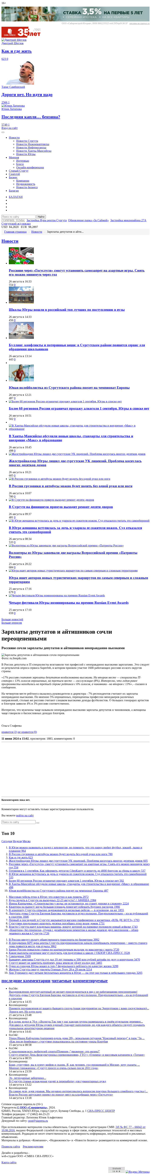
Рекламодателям (33, 1146)
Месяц (26, 841)
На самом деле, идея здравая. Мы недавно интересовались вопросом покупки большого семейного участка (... (78, 1091)
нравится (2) (9, 732)
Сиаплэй (14, 174)
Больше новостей (12, 619)
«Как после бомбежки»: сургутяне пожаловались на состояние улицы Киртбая (58, 1041)
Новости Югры (26, 154)
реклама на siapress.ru (139, 23)
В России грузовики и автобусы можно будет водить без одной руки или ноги (70, 486)
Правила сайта (10, 1146)
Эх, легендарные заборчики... (27, 1078)
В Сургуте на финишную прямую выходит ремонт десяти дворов (61, 507)
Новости (14, 137)
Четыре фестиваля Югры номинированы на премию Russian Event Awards (69, 603)
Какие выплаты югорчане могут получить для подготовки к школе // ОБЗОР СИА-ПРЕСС (69, 952)
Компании (22, 180)
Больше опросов (11, 622)
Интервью (22, 160)
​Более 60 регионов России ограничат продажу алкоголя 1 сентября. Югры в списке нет (79, 408)
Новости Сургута (27, 140)
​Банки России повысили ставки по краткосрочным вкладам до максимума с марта (64, 949)
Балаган (14, 190)
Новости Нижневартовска (32, 144)
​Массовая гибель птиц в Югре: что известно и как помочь (49, 896)
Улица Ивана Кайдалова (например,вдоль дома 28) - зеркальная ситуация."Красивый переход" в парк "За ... (77, 1038)
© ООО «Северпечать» (32, 1107)
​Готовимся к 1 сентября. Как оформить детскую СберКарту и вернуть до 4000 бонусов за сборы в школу (77, 870)
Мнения (14, 157)
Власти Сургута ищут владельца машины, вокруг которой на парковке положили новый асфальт (73, 926)
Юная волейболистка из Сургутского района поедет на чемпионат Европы (69, 388)
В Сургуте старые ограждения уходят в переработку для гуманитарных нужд (57, 1081)
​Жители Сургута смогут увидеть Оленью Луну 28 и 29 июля (50, 969)
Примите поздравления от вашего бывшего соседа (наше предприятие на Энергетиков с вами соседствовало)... (79, 1008)
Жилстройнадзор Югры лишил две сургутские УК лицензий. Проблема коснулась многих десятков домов (78, 860)
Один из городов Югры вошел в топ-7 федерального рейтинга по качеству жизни (63, 966)
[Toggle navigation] (2, 132)
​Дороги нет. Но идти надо (25, 1011)
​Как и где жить (21, 857)
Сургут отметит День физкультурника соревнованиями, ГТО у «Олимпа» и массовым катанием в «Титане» (77, 1054)
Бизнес (13, 177)
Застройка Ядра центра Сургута (47, 220)
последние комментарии (25, 980)
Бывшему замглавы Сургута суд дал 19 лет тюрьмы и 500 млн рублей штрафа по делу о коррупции (74, 959)
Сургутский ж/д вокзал (16, 223)
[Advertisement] (75, 769)
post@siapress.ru (38, 1120)
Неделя (17, 841)
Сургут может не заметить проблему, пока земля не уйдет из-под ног (55, 962)
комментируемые (90, 980)
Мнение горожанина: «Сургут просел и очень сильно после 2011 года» (53, 1068)
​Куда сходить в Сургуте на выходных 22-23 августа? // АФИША (52, 900)
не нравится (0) (27, 732)
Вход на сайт (9, 128)
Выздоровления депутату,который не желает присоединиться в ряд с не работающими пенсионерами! (73, 991)
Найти (41, 216)
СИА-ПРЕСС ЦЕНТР (101, 1110)
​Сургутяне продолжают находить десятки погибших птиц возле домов (57, 923)
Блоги (20, 164)
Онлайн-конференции (30, 167)
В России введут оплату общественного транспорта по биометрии (54, 939)
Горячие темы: (13, 220)
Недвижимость (25, 184)
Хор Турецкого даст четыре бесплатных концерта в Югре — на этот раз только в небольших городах (75, 972)
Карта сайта (8, 1162)
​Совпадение (20, 956)
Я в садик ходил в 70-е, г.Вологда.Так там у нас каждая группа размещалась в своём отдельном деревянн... (76, 1021)
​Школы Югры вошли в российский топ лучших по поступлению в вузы (67, 310)
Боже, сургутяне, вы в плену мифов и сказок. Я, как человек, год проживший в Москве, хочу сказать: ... (74, 1064)
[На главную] (23, 36)
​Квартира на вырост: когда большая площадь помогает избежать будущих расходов (64, 906)
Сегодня (6, 841)
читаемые (62, 980)
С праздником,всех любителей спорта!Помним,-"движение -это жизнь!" (54, 1051)
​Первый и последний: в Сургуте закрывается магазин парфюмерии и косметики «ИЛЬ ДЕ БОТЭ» (74, 920)
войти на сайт (25, 815)
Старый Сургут (18, 170)
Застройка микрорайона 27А (128, 220)
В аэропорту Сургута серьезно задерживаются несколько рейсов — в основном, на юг (66, 910)
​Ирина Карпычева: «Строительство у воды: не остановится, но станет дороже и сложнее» (69, 903)
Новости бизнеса (27, 187)
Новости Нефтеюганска (31, 147)
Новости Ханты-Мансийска (33, 150)
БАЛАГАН (16, 196)
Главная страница (15, 231)
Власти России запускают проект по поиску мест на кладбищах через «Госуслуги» (61, 1094)
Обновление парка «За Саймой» (88, 220)
